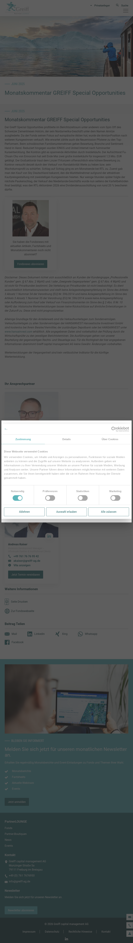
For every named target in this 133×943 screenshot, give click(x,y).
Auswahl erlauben (66, 511)
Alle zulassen (108, 511)
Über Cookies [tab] (110, 439)
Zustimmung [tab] (23, 439)
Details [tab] (66, 439)
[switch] (50, 498)
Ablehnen (24, 511)
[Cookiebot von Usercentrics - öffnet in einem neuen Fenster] (114, 429)
